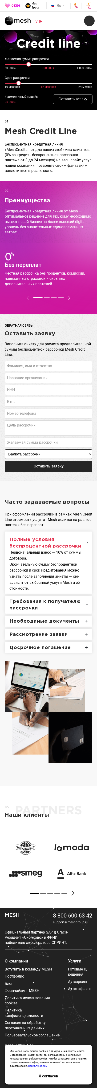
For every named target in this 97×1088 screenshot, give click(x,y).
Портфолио (14, 976)
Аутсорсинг (78, 981)
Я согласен (48, 1076)
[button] (69, 298)
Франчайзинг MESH (22, 990)
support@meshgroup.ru (70, 922)
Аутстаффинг (79, 989)
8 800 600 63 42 (72, 915)
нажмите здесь (37, 1066)
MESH (12, 915)
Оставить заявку (72, 99)
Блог (9, 983)
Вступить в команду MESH (28, 969)
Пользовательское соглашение (32, 1035)
